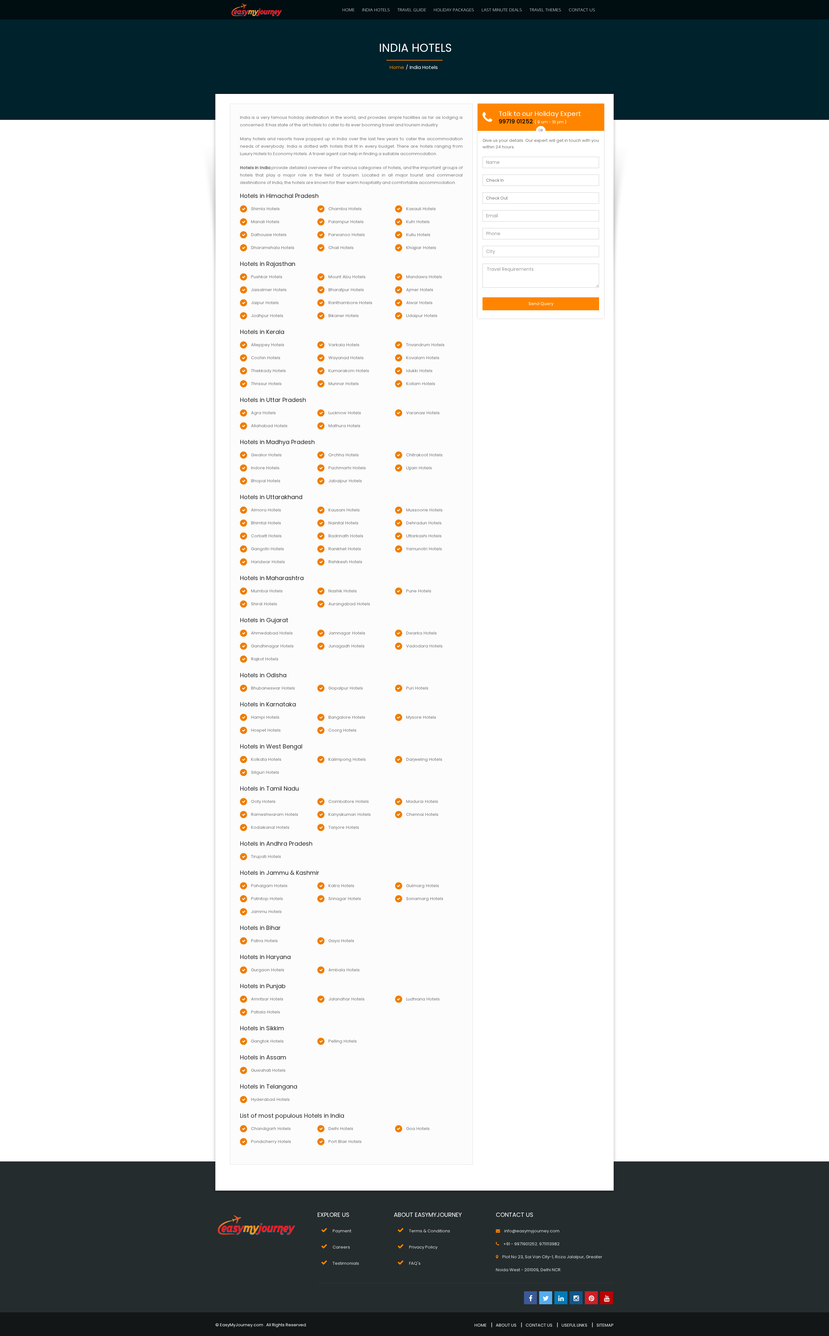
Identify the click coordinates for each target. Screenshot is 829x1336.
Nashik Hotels (342, 591)
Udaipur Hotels (421, 316)
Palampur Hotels (346, 222)
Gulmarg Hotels (422, 886)
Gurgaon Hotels (267, 970)
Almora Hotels (266, 510)
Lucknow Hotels (344, 413)
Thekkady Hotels (268, 371)
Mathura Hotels (344, 426)
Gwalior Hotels (266, 455)
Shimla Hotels (265, 209)
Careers (341, 1247)
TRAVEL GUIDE (411, 9)
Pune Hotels (418, 591)
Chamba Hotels (345, 209)
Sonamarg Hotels (424, 899)
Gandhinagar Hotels (272, 646)
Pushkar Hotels (266, 277)
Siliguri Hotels (265, 772)
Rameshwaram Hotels (274, 814)
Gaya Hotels (341, 941)
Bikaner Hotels (343, 316)
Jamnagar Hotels (346, 633)
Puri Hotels (417, 688)
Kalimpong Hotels (347, 759)
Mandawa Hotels (424, 277)
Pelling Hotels (342, 1041)
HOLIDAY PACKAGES (454, 9)
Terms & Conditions (429, 1231)
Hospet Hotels (266, 730)
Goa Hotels (418, 1128)
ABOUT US (506, 1325)
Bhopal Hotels (265, 481)
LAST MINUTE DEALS (502, 9)
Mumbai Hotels (267, 591)
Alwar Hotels (419, 303)
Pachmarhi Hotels (347, 468)
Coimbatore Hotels (348, 801)
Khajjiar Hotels (421, 248)
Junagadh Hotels (346, 646)
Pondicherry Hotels (271, 1141)
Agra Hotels (263, 413)
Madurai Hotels (422, 801)
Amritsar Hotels (267, 999)
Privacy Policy (423, 1247)
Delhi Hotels (340, 1128)
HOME (348, 9)
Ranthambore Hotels (350, 303)
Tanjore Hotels (343, 827)
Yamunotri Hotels (424, 549)
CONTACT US (582, 9)
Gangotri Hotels (267, 549)
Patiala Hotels (265, 1012)
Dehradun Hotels (424, 523)
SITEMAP (605, 1325)
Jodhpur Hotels (267, 316)
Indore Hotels (265, 468)
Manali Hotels (265, 222)
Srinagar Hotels (344, 899)
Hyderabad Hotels (270, 1099)
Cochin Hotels (265, 358)
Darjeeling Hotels (424, 759)
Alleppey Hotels (267, 345)
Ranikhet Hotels (344, 549)
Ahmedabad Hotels (272, 633)
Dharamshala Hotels (272, 248)
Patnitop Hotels (267, 899)
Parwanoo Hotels (346, 235)
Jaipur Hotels (265, 303)
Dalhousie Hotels (269, 235)
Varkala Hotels (343, 345)
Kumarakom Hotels (348, 371)
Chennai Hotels (422, 814)
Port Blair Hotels (345, 1141)
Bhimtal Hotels (266, 523)
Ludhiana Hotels (423, 999)
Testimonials (346, 1263)
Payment (342, 1231)
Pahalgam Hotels (269, 886)
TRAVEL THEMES (545, 9)
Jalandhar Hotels (346, 999)
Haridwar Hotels (268, 562)
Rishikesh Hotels (345, 562)
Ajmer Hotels (419, 290)
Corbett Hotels (266, 536)
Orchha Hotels (343, 455)
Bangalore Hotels (346, 717)
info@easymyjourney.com (532, 1231)
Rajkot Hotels (264, 659)
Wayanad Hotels (346, 358)
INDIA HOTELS (376, 9)
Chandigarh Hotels (271, 1128)
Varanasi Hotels (423, 413)
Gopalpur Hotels (345, 688)
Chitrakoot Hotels (424, 455)
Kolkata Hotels (266, 759)
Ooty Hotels (263, 801)
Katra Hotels (341, 886)
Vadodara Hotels (424, 646)
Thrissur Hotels (266, 384)
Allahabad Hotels (269, 426)
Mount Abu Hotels (347, 277)
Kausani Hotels (344, 510)
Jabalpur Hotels (345, 481)
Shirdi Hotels (264, 604)
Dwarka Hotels (421, 633)
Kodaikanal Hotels (270, 827)
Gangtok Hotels (267, 1041)
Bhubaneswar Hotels (273, 688)
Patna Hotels (264, 941)
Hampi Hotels (265, 717)
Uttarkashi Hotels (424, 536)
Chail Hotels (341, 248)
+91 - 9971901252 (520, 1244)
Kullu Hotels (418, 235)
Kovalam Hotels (422, 358)
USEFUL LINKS (574, 1325)
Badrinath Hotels (345, 536)
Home (397, 67)
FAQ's (415, 1263)
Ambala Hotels (344, 970)
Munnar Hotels (343, 384)
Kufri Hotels (418, 222)
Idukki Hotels (419, 371)
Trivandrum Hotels (425, 345)
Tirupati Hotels (266, 856)
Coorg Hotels (342, 730)
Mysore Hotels (421, 717)
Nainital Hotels (343, 523)
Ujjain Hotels (419, 468)
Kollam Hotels (420, 384)
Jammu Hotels (266, 911)
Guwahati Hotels (268, 1070)
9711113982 (549, 1244)
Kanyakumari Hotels (349, 814)
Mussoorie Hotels (424, 510)
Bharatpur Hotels (346, 290)
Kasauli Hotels (421, 209)
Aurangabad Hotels (349, 604)
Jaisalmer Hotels (269, 290)
